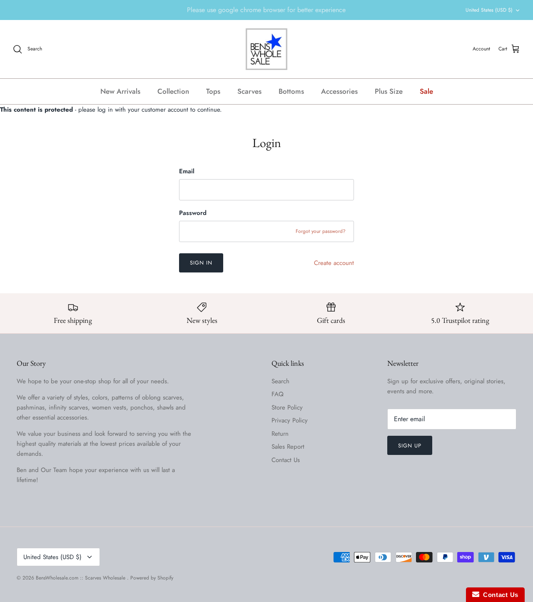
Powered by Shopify (151, 578)
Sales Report (287, 446)
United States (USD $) (489, 10)
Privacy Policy (289, 420)
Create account (334, 262)
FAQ (277, 394)
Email (186, 171)
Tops (213, 91)
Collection (173, 91)
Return (280, 433)
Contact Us (285, 460)
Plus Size (389, 91)
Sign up (409, 446)
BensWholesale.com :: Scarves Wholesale (81, 578)
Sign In (201, 263)
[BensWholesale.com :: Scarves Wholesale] (266, 49)
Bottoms (291, 91)
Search (280, 381)
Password (193, 213)
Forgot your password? (321, 231)
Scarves (249, 91)
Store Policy (287, 407)
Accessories (339, 91)
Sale (426, 91)
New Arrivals (120, 91)
